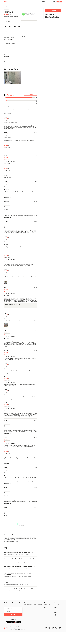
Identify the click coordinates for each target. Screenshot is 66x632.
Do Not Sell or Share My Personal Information (25, 628)
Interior (5, 4)
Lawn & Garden (13, 4)
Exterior (9, 4)
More (18, 4)
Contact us (56, 612)
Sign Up (59, 1)
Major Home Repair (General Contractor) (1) (21, 109)
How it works (56, 604)
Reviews (14, 26)
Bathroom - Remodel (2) (8, 109)
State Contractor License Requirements (10, 534)
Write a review (30, 94)
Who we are (56, 605)
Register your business (38, 604)
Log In (54, 1)
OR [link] (6, 6)
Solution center (47, 604)
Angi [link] (4, 6)
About (5, 26)
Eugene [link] (10, 6)
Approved (6, 8)
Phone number (8, 21)
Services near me (27, 605)
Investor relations (57, 610)
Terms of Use (12, 626)
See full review (6, 197)
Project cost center (47, 605)
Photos (9, 26)
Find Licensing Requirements (8, 539)
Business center (37, 605)
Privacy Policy (18, 626)
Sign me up (13, 614)
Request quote (53, 10)
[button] (12, 80)
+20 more (9, 19)
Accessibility (14, 628)
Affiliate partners (57, 615)
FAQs (45, 607)
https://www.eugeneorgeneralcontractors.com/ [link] (53, 17)
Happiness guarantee (58, 614)
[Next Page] (25, 524)
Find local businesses (28, 604)
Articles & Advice (23, 4)
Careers (55, 607)
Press (55, 609)
